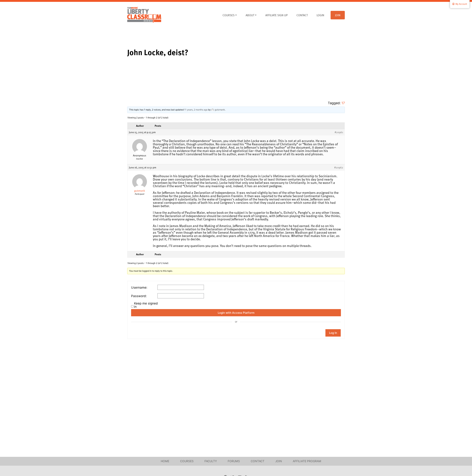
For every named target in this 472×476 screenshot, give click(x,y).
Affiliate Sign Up (276, 15)
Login (320, 15)
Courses (229, 15)
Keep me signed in (146, 305)
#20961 (339, 132)
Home (165, 461)
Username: (139, 287)
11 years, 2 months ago (196, 109)
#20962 (338, 167)
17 (343, 103)
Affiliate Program (307, 461)
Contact (302, 15)
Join (337, 15)
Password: (139, 296)
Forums (234, 461)
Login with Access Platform (236, 312)
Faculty (210, 461)
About (250, 15)
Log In (333, 333)
